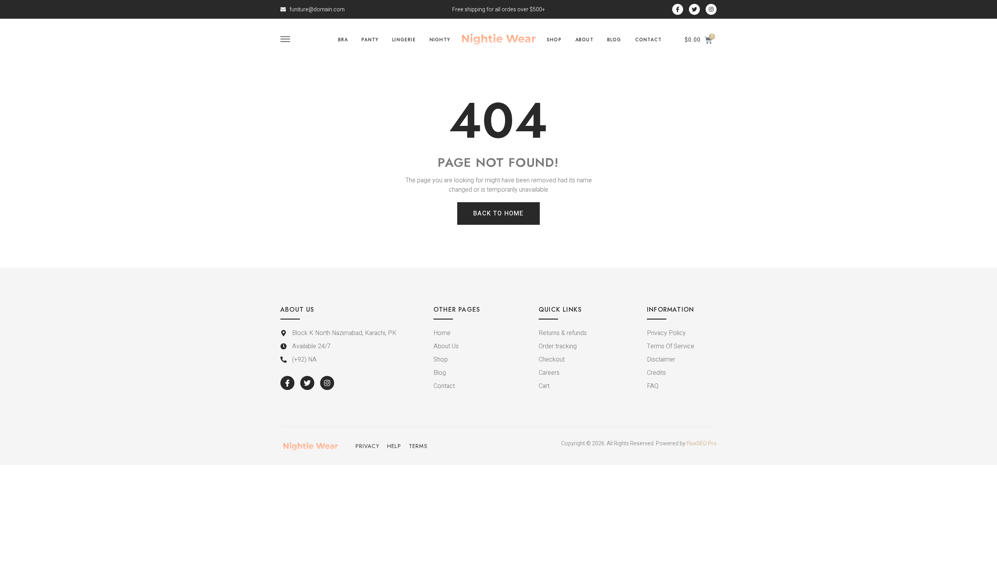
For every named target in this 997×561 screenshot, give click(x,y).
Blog (614, 39)
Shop (554, 39)
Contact (648, 39)
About (584, 39)
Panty (370, 39)
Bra (343, 39)
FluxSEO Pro (702, 443)
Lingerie (404, 39)
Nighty (440, 39)
